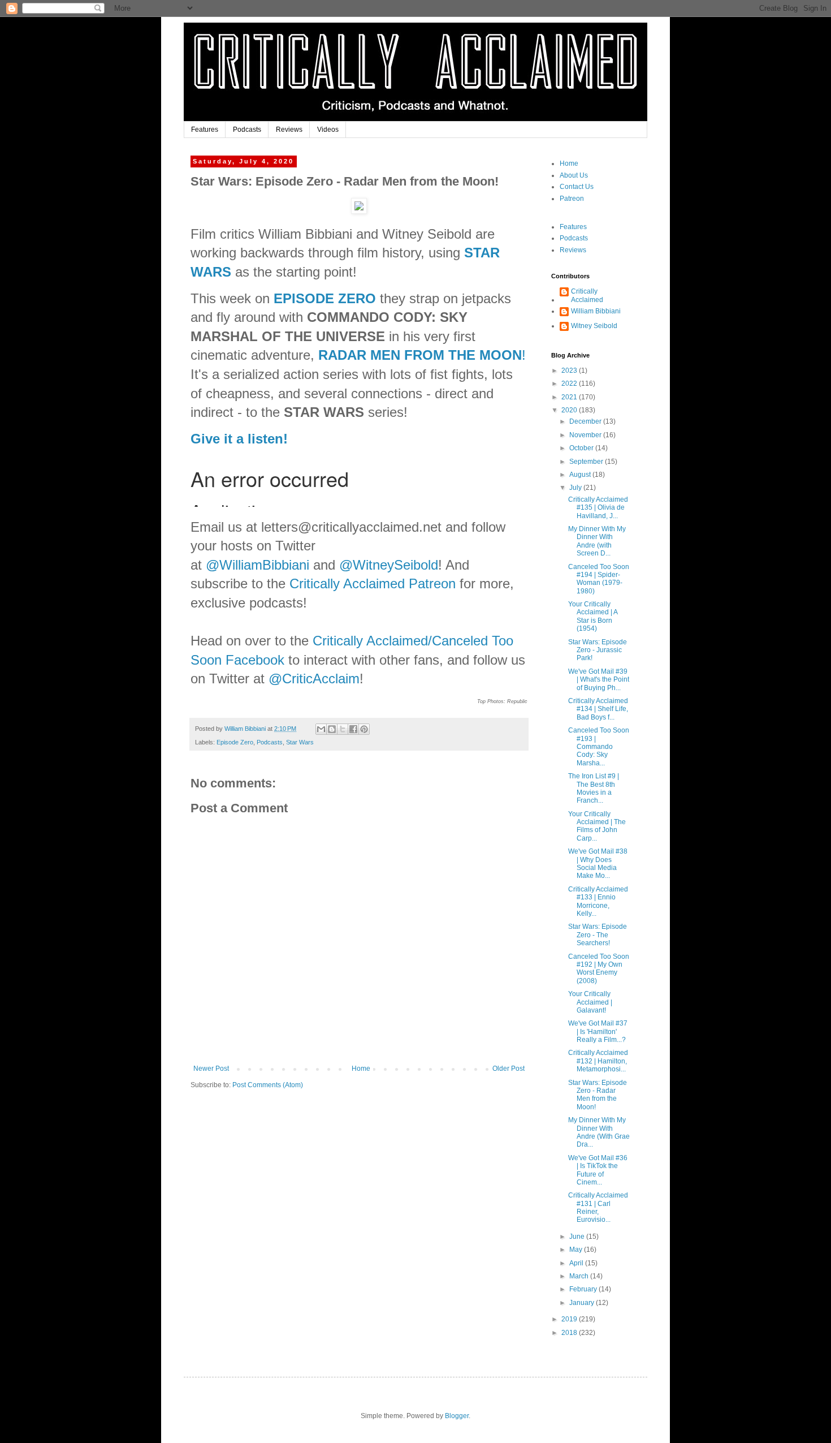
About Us (574, 175)
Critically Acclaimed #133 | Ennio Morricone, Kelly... (598, 901)
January (582, 1303)
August (580, 475)
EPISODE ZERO (325, 298)
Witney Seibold (594, 326)
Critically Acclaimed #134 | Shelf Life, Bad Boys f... (598, 709)
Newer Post (211, 1068)
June (577, 1236)
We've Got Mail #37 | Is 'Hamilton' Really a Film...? (597, 1031)
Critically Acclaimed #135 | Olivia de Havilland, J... (598, 508)
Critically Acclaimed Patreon (372, 583)
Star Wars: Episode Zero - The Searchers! (597, 935)
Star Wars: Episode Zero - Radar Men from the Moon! (597, 1095)
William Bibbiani (596, 311)
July (576, 488)
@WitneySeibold (388, 564)
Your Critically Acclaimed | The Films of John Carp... (597, 826)
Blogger (457, 1416)
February (584, 1289)
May (576, 1250)
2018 (570, 1333)
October (582, 448)
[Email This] (321, 729)
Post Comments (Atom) (267, 1085)
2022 (570, 383)
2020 (570, 410)
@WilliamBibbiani (257, 564)
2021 (570, 397)
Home (361, 1068)
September (587, 462)
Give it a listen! (239, 438)
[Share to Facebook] (353, 729)
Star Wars (300, 742)
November (586, 435)
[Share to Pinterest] (364, 729)
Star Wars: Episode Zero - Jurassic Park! (597, 650)
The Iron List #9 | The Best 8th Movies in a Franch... (593, 788)
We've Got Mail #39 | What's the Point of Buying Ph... (598, 679)
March (579, 1276)
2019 (570, 1319)
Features (204, 129)
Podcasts (247, 129)
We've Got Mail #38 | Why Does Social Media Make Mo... (597, 863)
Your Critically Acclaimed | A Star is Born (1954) (592, 616)
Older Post (508, 1068)
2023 (570, 370)
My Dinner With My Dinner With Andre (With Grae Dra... (599, 1132)
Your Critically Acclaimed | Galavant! (590, 1002)
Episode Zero (235, 742)
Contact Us (577, 187)
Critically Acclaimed (587, 295)
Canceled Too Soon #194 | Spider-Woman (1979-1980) (598, 579)
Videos (328, 129)
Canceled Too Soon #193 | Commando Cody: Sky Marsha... (598, 746)
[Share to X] (342, 729)
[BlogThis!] (331, 729)
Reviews (289, 129)
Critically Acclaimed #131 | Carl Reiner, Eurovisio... (598, 1207)
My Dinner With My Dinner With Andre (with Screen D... (597, 541)
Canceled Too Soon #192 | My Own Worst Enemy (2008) (598, 969)
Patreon (572, 199)
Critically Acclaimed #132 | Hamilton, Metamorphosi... (598, 1061)
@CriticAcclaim (314, 678)
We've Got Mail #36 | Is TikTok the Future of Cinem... (597, 1170)
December (586, 421)
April (577, 1263)
